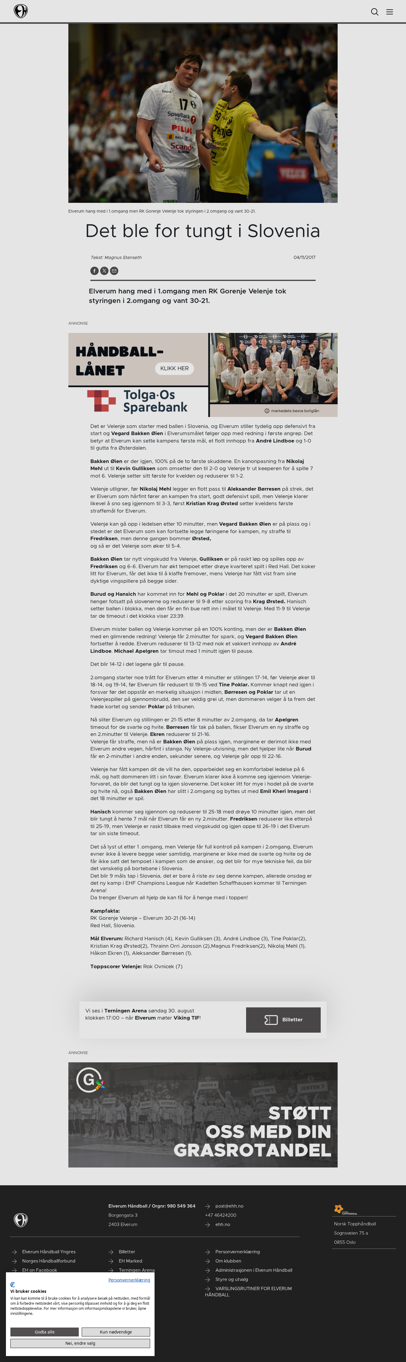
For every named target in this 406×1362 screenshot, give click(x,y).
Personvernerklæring (129, 1280)
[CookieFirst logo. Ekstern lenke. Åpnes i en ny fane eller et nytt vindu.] (12, 1284)
